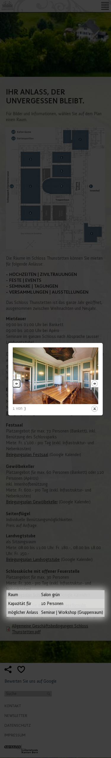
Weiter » (94, 383)
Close (94, 408)
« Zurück (16, 383)
